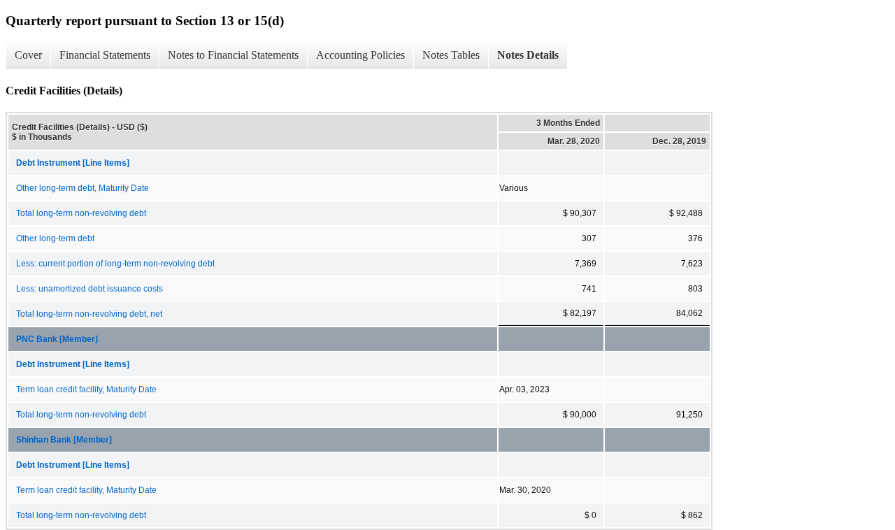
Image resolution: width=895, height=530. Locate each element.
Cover (28, 55)
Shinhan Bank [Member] (64, 440)
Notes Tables (451, 55)
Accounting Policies (360, 55)
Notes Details (528, 55)
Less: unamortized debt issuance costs (89, 289)
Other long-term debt (55, 238)
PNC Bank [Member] (57, 339)
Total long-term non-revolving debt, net (89, 314)
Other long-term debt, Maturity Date (82, 188)
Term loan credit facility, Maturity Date (86, 389)
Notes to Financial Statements (233, 55)
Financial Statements (104, 55)
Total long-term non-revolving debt (81, 213)
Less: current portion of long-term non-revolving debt (115, 263)
